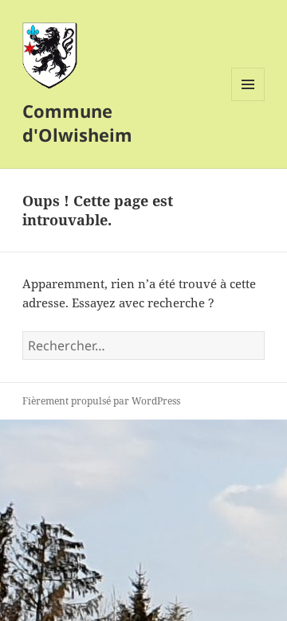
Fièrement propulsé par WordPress (101, 401)
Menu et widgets (248, 100)
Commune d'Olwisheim (77, 122)
